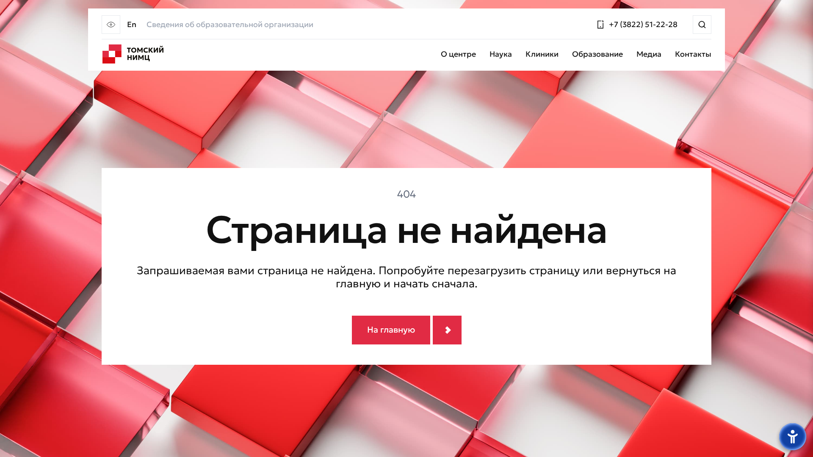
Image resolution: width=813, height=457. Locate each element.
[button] (111, 24)
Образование (597, 54)
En (131, 24)
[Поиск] (702, 24)
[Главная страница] (133, 54)
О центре (458, 54)
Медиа (648, 54)
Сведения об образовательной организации (230, 24)
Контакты (693, 54)
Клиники (542, 54)
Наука (500, 54)
